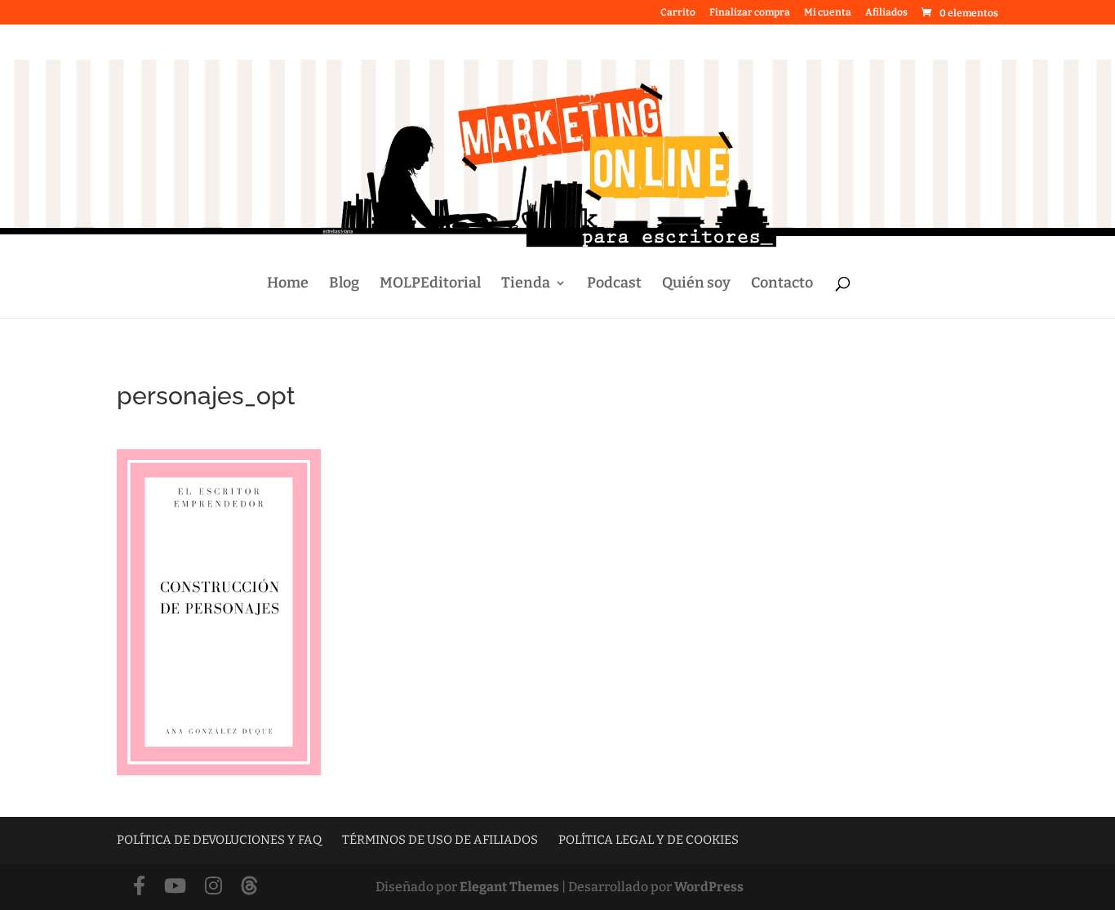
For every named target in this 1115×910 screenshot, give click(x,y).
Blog (344, 284)
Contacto (782, 284)
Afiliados (886, 12)
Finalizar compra (749, 12)
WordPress (709, 886)
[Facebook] (139, 887)
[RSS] (249, 887)
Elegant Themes (509, 886)
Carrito (677, 12)
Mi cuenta (827, 12)
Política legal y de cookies (648, 839)
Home (288, 284)
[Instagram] (213, 887)
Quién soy (696, 284)
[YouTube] (175, 887)
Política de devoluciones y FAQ (219, 839)
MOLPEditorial (430, 284)
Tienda (525, 284)
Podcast (614, 284)
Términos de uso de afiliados (440, 839)
